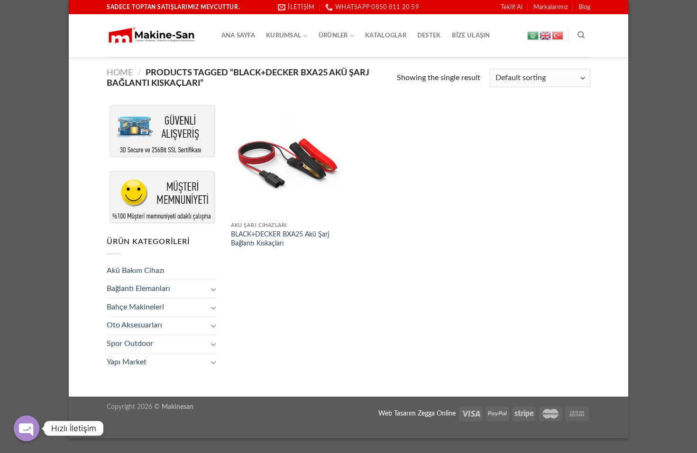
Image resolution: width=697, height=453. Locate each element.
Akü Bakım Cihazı (136, 270)
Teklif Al (512, 7)
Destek (429, 35)
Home (120, 72)
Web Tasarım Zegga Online (417, 413)
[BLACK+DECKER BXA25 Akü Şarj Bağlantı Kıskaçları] (288, 160)
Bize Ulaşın (471, 35)
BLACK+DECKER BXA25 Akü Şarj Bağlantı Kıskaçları (280, 239)
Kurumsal (283, 35)
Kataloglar (385, 35)
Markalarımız (550, 7)
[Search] (581, 35)
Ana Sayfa (238, 35)
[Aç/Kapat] (213, 289)
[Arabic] (533, 35)
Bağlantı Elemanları (138, 288)
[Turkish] (558, 35)
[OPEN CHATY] (26, 428)
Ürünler (333, 35)
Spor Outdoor (130, 343)
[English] (546, 35)
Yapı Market (127, 362)
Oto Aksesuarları (134, 325)
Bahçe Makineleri (135, 307)
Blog (584, 7)
